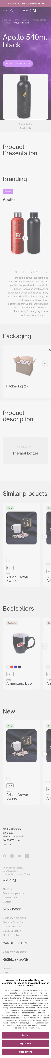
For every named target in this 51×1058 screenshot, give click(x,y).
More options (25, 1052)
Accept (25, 1035)
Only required (25, 1043)
